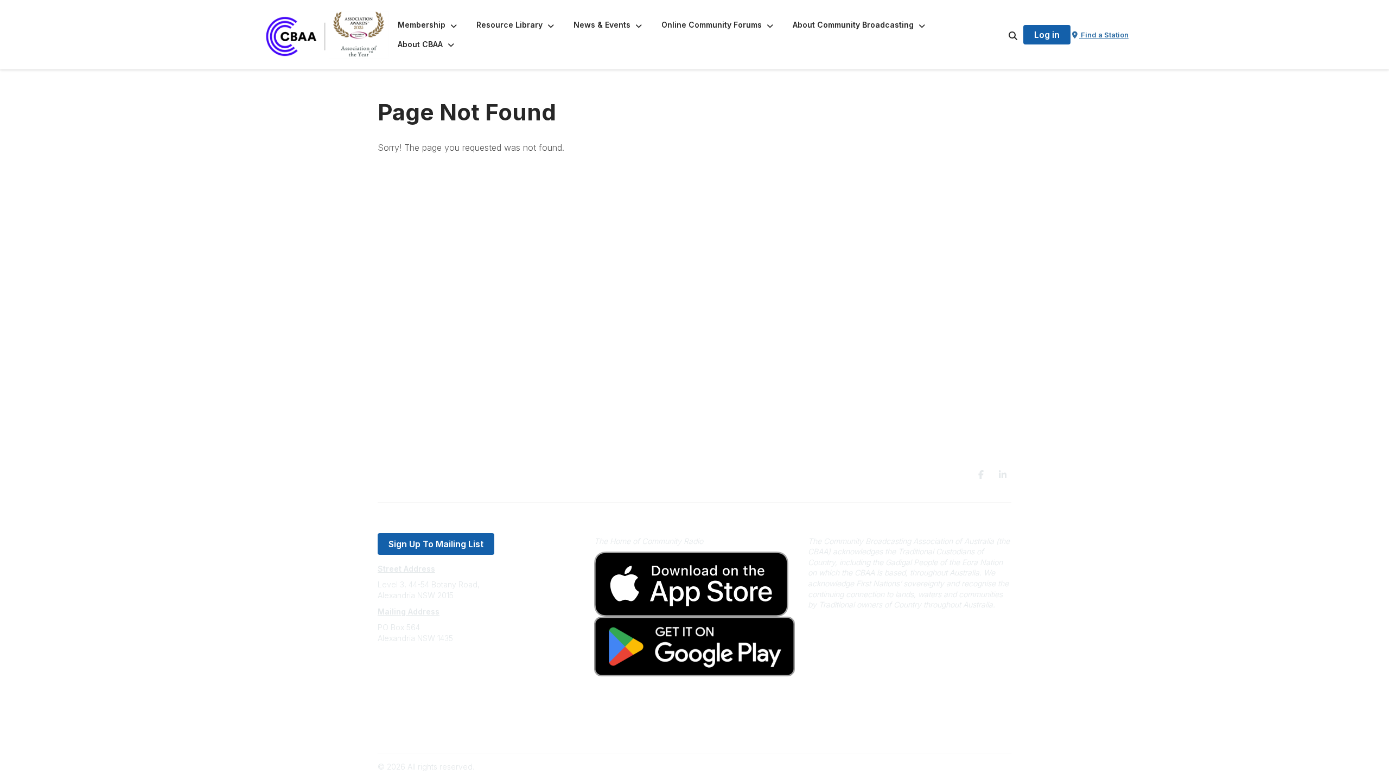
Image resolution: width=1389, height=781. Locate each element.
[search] (999, 35)
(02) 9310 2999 (405, 670)
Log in (1047, 34)
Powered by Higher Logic (965, 766)
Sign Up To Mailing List (435, 544)
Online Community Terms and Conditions (449, 730)
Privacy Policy (403, 714)
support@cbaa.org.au (416, 681)
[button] (428, 25)
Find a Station (1104, 34)
